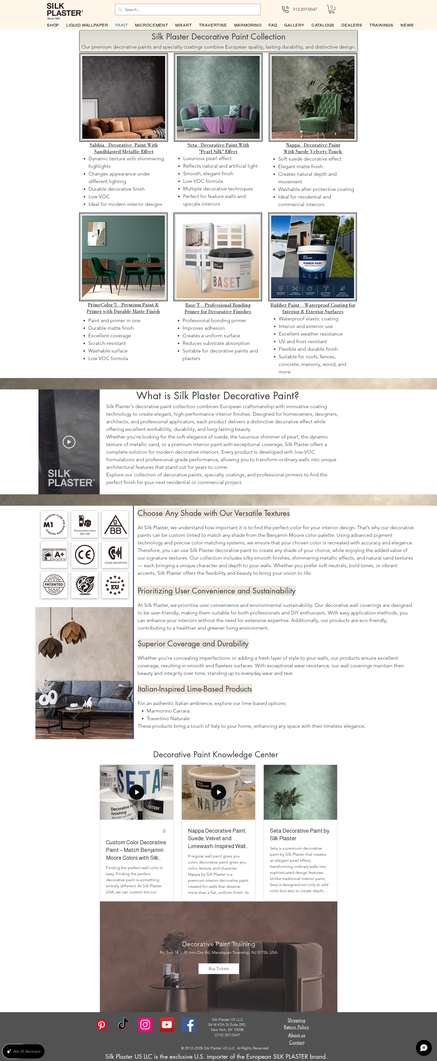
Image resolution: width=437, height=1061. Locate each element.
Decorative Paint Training (218, 944)
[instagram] (145, 1025)
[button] (332, 9)
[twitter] (167, 1025)
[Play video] (69, 442)
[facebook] (189, 1025)
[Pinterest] (102, 1025)
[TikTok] (123, 1025)
